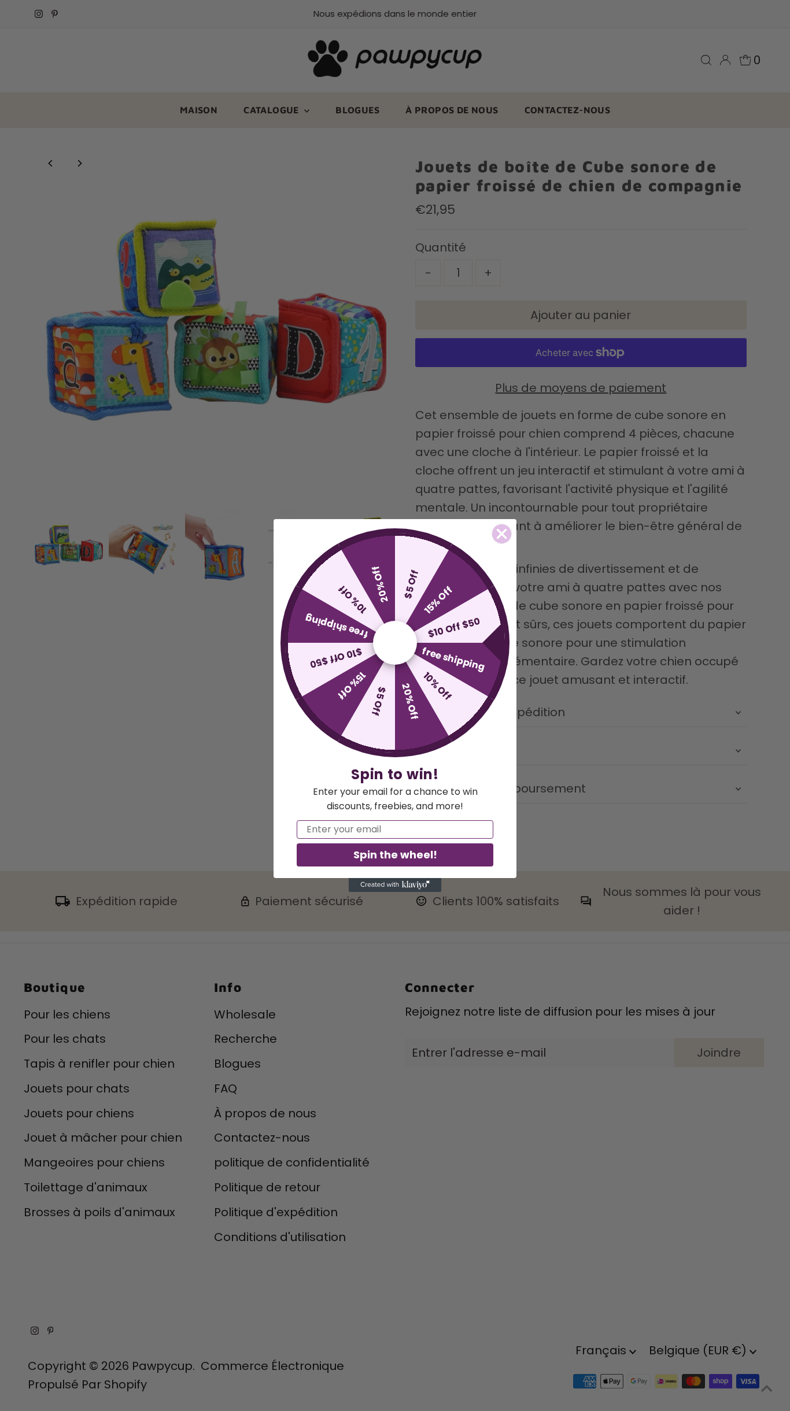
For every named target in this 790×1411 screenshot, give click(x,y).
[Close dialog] (502, 534)
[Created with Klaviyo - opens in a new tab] (395, 885)
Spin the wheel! (395, 854)
